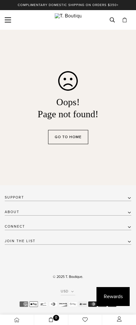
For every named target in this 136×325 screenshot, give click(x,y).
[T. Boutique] (68, 20)
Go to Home (68, 137)
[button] (124, 20)
